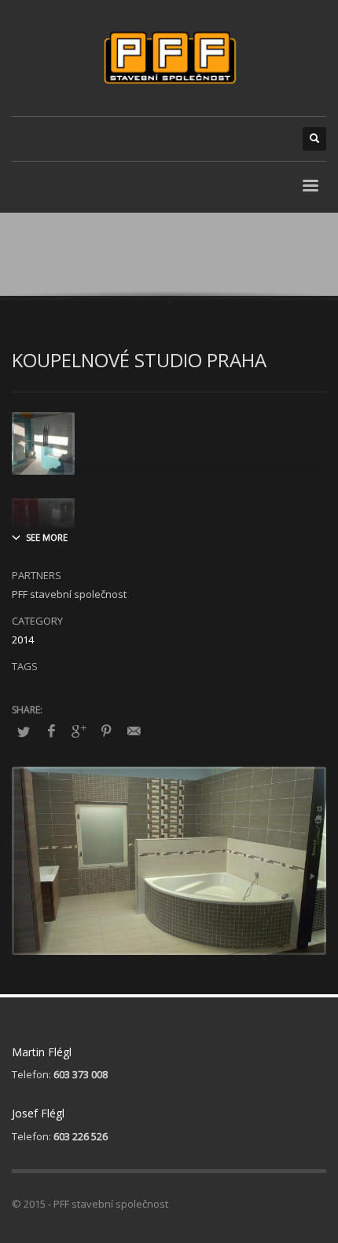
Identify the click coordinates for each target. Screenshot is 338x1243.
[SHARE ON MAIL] (133, 730)
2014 (23, 639)
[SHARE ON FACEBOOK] (51, 730)
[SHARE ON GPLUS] (78, 730)
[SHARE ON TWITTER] (23, 731)
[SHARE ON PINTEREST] (106, 730)
